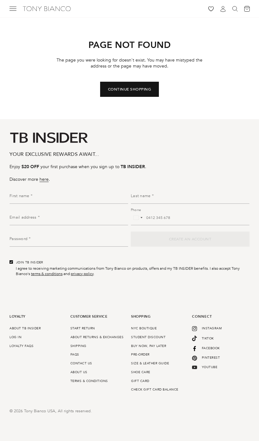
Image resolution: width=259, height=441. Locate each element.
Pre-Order (140, 354)
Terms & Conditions (89, 381)
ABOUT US (78, 372)
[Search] (235, 8)
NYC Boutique (144, 328)
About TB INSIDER (25, 328)
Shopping (141, 317)
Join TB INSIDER (29, 262)
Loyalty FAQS (21, 346)
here (44, 179)
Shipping (78, 346)
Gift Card (140, 381)
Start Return (82, 328)
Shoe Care (140, 372)
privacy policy (82, 273)
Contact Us (81, 363)
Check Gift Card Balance (154, 389)
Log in (15, 337)
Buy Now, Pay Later (148, 346)
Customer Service (89, 317)
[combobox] (137, 217)
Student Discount (148, 337)
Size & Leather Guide (150, 363)
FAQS (74, 354)
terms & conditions (47, 273)
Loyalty (17, 317)
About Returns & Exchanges (97, 337)
